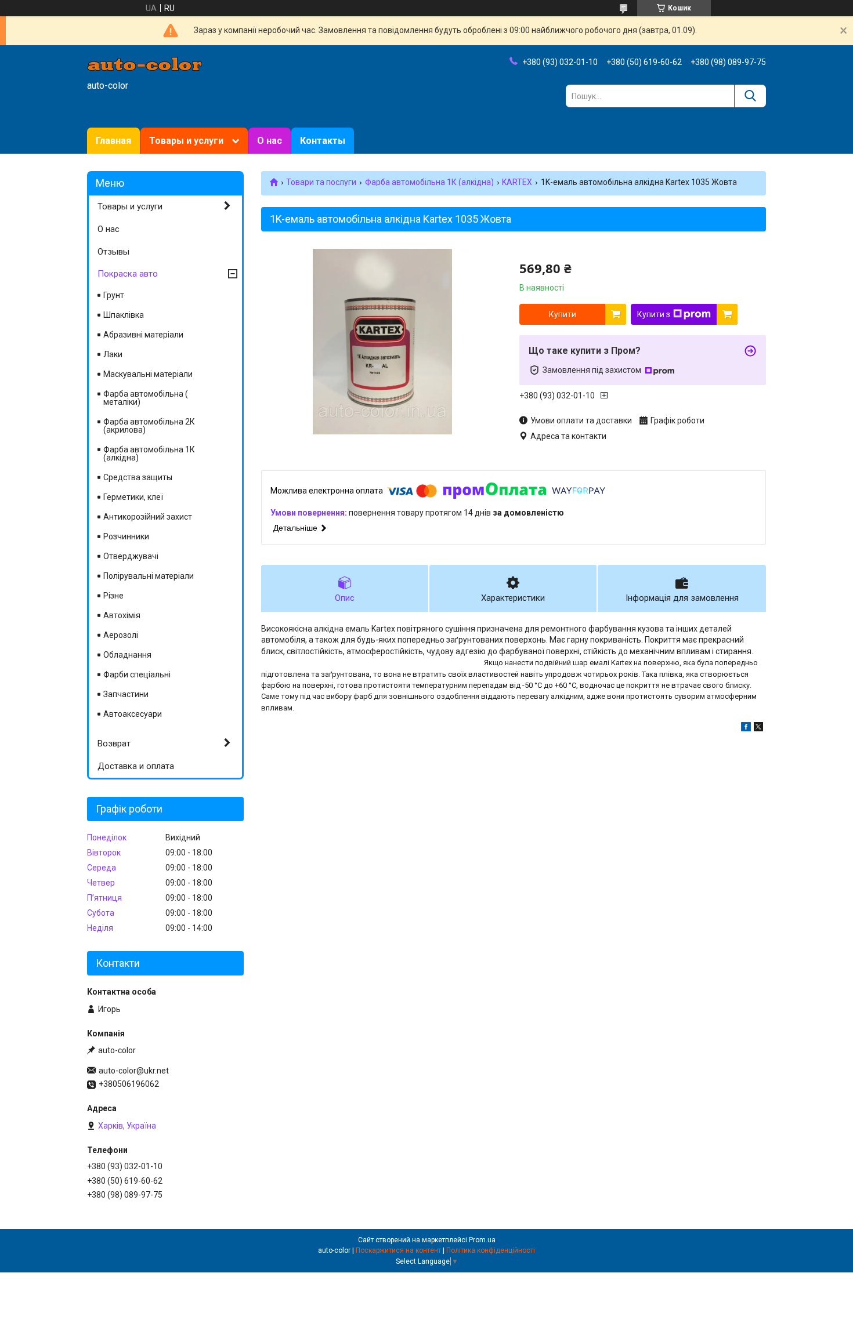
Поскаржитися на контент (398, 1250)
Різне (113, 595)
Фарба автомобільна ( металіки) (145, 398)
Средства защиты (137, 477)
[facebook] (746, 728)
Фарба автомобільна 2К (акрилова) (149, 425)
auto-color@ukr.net (134, 1070)
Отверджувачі (130, 556)
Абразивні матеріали (143, 334)
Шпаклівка (123, 315)
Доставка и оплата (135, 766)
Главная (113, 140)
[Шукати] (750, 96)
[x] (758, 728)
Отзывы (113, 251)
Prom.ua (482, 1240)
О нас (269, 140)
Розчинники (126, 536)
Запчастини (126, 694)
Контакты (322, 140)
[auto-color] (145, 63)
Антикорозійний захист (147, 516)
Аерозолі (120, 635)
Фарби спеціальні (137, 674)
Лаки (112, 354)
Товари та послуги (321, 182)
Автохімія (121, 615)
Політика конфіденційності (490, 1250)
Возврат (114, 743)
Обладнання (127, 654)
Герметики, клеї (133, 497)
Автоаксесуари (132, 714)
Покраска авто (127, 274)
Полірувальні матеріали (148, 576)
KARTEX (517, 182)
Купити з (653, 314)
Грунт (113, 295)
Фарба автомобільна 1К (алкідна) (429, 182)
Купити (562, 314)
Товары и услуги (186, 140)
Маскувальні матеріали (148, 374)
